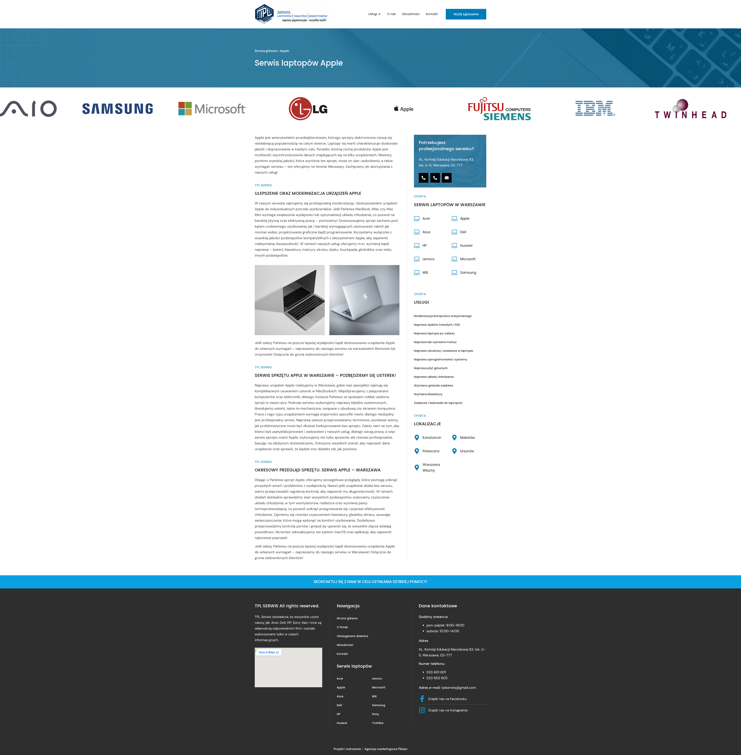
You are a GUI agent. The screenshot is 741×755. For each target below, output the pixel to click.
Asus (340, 696)
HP (338, 714)
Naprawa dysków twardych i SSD (437, 325)
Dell (339, 705)
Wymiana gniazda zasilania (433, 385)
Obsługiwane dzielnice (352, 636)
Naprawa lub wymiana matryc (435, 342)
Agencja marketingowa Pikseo (386, 749)
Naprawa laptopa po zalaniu (434, 333)
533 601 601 (436, 672)
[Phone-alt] (423, 178)
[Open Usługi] (379, 14)
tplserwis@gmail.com (459, 687)
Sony (375, 714)
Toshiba (377, 723)
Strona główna (266, 51)
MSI (374, 696)
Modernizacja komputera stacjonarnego (443, 316)
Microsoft (379, 687)
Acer (340, 678)
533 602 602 (436, 678)
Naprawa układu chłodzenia (434, 377)
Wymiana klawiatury (428, 394)
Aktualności (345, 645)
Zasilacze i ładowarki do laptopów (438, 403)
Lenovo (377, 678)
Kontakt (342, 654)
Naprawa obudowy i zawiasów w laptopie (443, 351)
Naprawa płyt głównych (431, 368)
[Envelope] (447, 178)
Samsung (378, 705)
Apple (341, 687)
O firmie (342, 627)
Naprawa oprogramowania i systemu (440, 359)
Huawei (342, 723)
